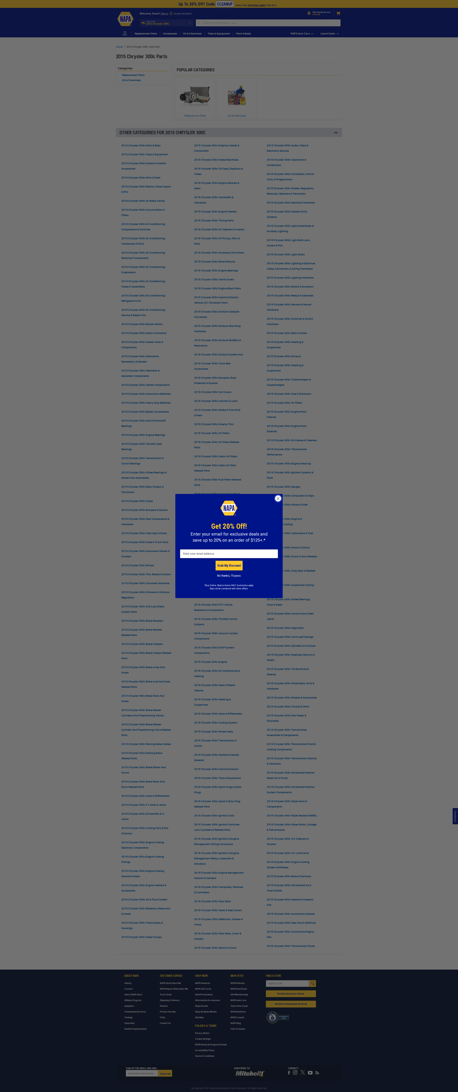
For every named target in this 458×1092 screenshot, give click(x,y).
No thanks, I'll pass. (229, 575)
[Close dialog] (278, 498)
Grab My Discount (229, 565)
